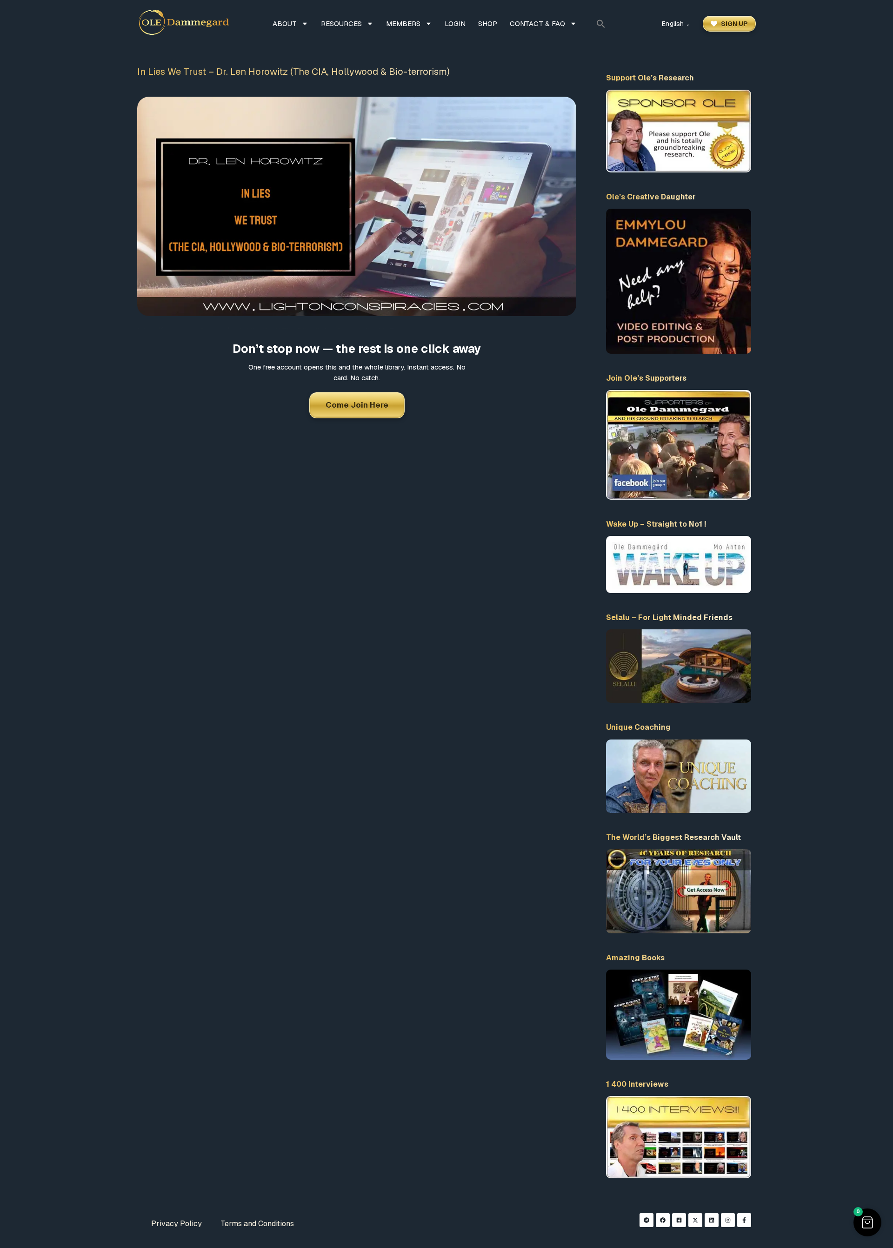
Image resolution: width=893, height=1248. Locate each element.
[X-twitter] (695, 1220)
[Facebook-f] (744, 1220)
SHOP (487, 23)
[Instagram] (728, 1220)
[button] (601, 23)
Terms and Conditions (257, 1223)
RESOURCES (341, 23)
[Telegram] (646, 1220)
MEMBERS (403, 23)
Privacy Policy (176, 1223)
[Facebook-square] (679, 1220)
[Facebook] (663, 1220)
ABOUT (285, 23)
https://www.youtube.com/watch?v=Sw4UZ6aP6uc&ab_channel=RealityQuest (273, 331)
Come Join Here (357, 405)
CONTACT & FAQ (537, 23)
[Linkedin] (712, 1220)
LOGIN (455, 23)
